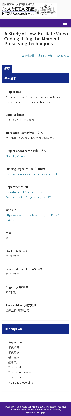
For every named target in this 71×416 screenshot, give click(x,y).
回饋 (43, 412)
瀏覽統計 (29, 55)
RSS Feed (64, 55)
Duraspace (51, 406)
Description (13, 328)
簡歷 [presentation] (7, 68)
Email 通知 (46, 55)
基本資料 (10, 78)
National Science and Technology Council (31, 174)
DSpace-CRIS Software (16, 406)
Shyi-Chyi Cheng (15, 156)
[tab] (7, 69)
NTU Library (55, 409)
